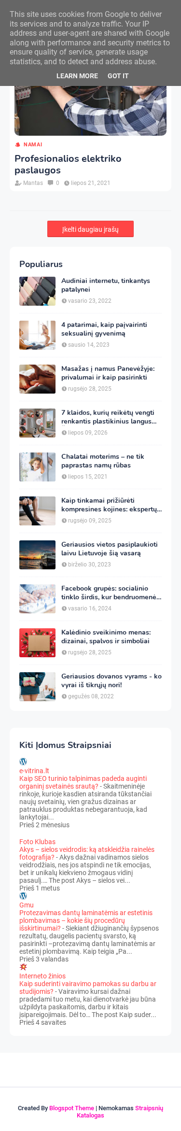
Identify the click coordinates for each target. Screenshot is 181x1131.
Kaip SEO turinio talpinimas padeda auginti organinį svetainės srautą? (83, 782)
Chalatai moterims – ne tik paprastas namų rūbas (102, 461)
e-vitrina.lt (34, 771)
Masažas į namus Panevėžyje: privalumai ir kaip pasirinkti (107, 373)
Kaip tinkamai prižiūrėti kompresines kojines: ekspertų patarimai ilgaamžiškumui (109, 505)
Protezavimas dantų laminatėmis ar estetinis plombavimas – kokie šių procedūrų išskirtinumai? (86, 920)
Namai (33, 144)
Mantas (33, 183)
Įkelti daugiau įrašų (90, 229)
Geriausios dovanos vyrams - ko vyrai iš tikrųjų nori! (111, 681)
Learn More (77, 76)
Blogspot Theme (71, 1108)
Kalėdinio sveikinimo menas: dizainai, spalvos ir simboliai (106, 637)
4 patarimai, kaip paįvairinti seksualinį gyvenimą (104, 329)
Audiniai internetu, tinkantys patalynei (105, 285)
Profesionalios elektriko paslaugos (68, 164)
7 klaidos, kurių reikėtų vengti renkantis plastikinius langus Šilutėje (107, 417)
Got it (118, 76)
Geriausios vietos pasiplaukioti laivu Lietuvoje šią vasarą (109, 549)
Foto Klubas (37, 842)
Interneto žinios (42, 976)
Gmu (26, 905)
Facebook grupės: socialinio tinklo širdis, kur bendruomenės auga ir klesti (110, 593)
